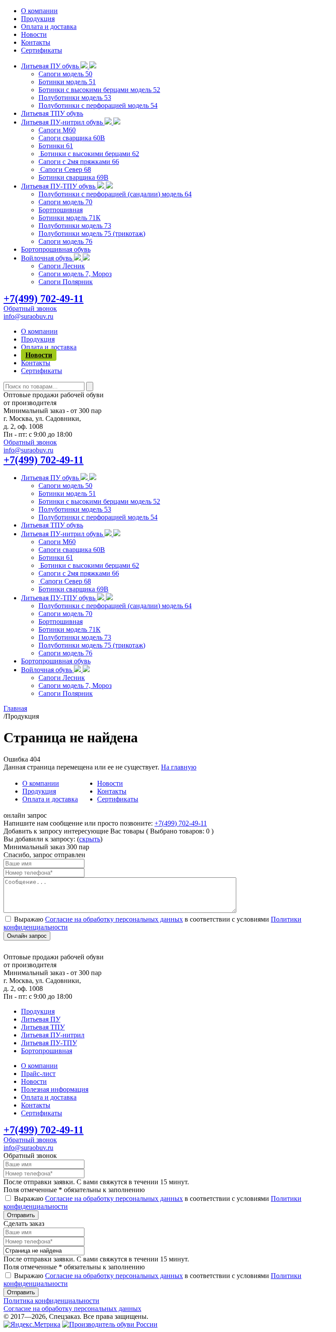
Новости (34, 34)
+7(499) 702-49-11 (44, 298)
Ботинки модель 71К (69, 217)
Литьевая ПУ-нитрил (52, 1035)
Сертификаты (41, 50)
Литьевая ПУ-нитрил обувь (63, 122)
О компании (39, 10)
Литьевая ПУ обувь (50, 66)
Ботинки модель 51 (67, 81)
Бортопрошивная (46, 1050)
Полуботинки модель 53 (74, 97)
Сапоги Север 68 (64, 169)
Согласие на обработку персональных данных (114, 919)
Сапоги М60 (57, 130)
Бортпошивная (60, 210)
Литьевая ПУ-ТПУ (49, 1043)
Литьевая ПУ (40, 1019)
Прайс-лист (38, 1073)
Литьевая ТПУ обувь (52, 113)
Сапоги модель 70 (65, 202)
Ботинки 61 (55, 146)
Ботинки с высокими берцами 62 (88, 153)
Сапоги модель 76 (65, 241)
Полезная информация (54, 1089)
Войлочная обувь (47, 258)
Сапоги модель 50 (65, 74)
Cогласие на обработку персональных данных (72, 1308)
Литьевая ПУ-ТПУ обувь (59, 186)
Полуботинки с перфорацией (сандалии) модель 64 (115, 194)
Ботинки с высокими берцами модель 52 (99, 89)
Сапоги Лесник (61, 266)
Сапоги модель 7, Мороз (75, 274)
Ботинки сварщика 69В (73, 177)
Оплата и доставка (49, 26)
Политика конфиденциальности (51, 1300)
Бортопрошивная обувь (56, 249)
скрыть (89, 839)
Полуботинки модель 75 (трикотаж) (91, 233)
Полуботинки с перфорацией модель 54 (98, 105)
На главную (178, 767)
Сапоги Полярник (65, 281)
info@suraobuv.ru (28, 316)
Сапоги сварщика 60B (71, 138)
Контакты (35, 42)
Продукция (38, 18)
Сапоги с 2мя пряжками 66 (78, 161)
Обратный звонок (30, 308)
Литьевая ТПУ (43, 1027)
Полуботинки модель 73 (74, 225)
